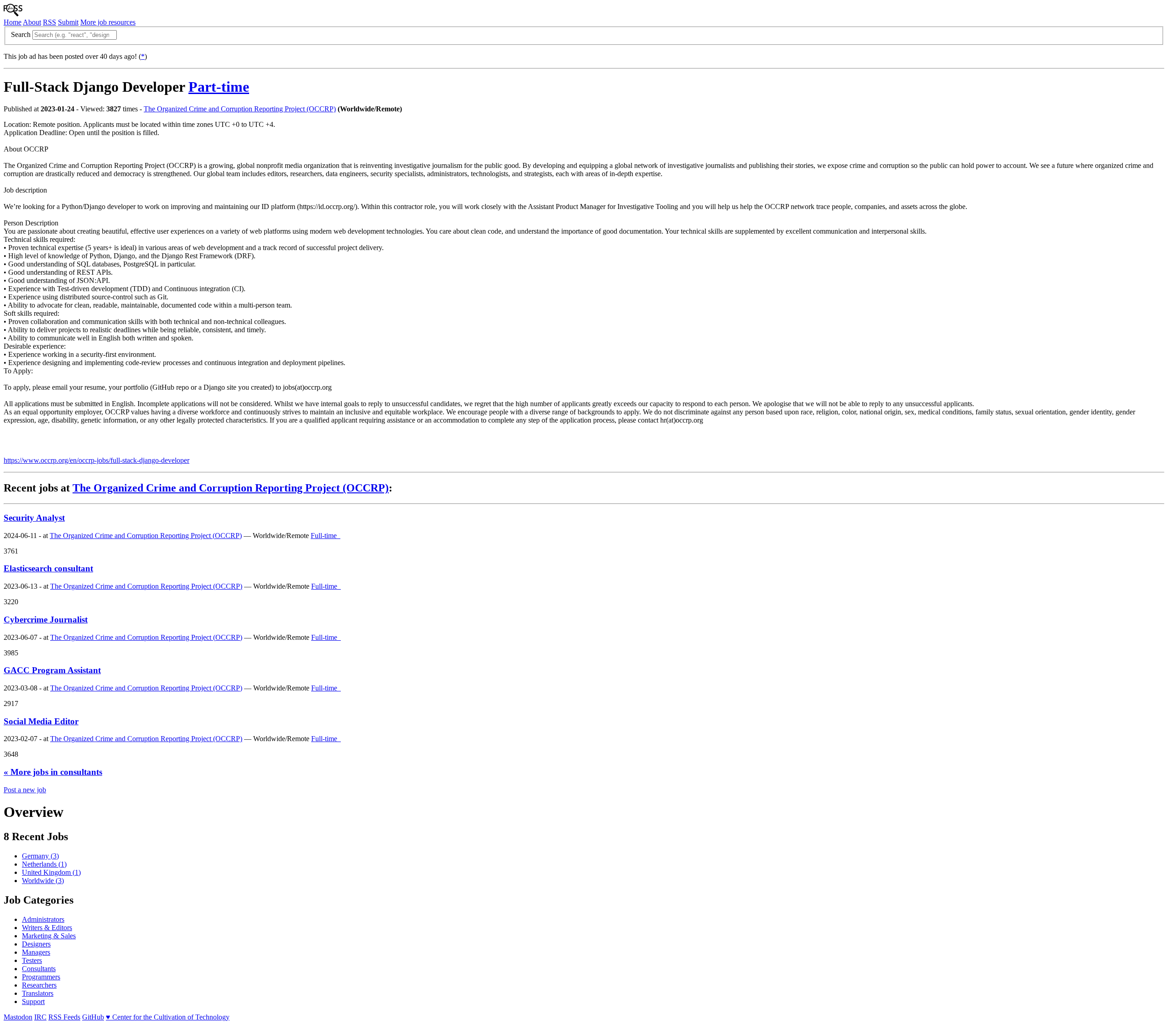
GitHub (93, 1017)
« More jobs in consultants (53, 772)
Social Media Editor (41, 721)
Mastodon (18, 1017)
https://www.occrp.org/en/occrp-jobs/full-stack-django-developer (96, 460)
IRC (40, 1017)
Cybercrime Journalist (46, 619)
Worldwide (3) (43, 880)
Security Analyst (34, 518)
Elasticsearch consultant (48, 568)
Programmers (41, 977)
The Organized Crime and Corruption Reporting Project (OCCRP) (240, 109)
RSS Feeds (64, 1017)
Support (33, 1001)
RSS (49, 22)
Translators (37, 993)
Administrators (43, 919)
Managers (36, 952)
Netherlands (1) (44, 864)
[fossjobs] (13, 14)
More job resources (108, 22)
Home (12, 22)
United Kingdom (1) (51, 872)
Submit (68, 22)
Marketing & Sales (49, 936)
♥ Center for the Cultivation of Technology (167, 1017)
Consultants (39, 969)
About (32, 22)
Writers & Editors (47, 927)
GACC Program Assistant (52, 670)
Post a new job (25, 790)
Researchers (39, 985)
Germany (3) (40, 856)
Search (21, 34)
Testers (32, 960)
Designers (36, 944)
